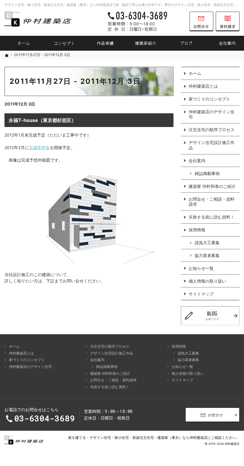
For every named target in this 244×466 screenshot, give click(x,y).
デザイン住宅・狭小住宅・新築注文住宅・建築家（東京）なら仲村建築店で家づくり (66, 5)
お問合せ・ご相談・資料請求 (211, 201)
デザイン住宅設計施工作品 (211, 145)
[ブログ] (183, 43)
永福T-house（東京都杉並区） (42, 120)
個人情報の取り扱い (207, 281)
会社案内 (197, 160)
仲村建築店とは (203, 86)
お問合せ (201, 21)
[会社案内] (223, 43)
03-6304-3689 (145, 21)
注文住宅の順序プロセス (211, 129)
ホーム (195, 73)
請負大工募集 (207, 242)
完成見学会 (39, 147)
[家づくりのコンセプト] (61, 43)
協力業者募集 (207, 255)
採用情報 (197, 229)
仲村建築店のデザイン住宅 (211, 114)
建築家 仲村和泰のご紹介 (212, 186)
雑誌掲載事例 (207, 173)
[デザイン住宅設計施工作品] (101, 43)
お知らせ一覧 (201, 268)
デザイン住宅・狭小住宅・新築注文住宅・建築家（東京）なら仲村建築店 (148, 437)
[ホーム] (20, 43)
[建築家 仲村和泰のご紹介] (142, 43)
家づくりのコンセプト (209, 98)
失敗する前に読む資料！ (211, 216)
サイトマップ (201, 293)
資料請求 (228, 21)
